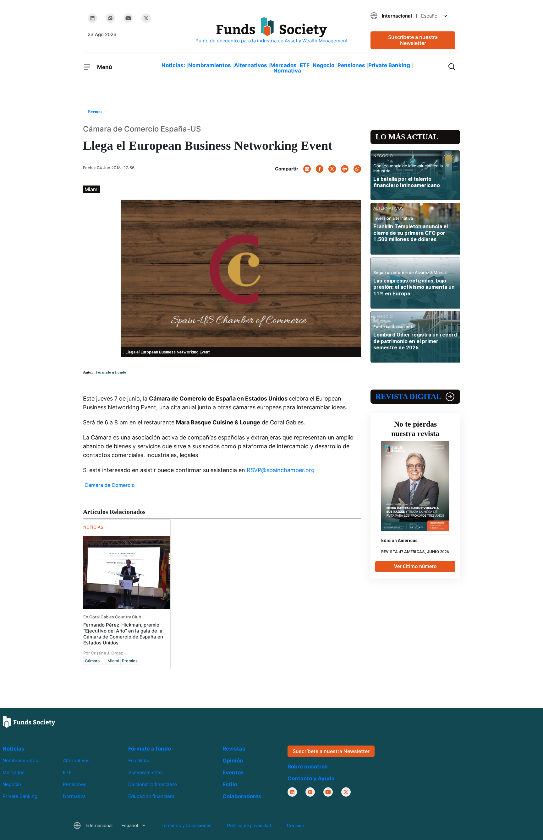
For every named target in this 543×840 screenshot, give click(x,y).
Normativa (287, 70)
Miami (113, 660)
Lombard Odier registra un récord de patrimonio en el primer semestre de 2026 (415, 341)
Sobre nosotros (308, 767)
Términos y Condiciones (186, 826)
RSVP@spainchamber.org (281, 470)
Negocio (323, 65)
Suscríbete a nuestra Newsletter (413, 40)
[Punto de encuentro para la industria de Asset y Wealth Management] (271, 30)
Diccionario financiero (152, 784)
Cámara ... (94, 660)
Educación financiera (151, 797)
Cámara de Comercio (110, 485)
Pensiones (351, 65)
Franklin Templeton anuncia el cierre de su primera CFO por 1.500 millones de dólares (410, 232)
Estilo (229, 784)
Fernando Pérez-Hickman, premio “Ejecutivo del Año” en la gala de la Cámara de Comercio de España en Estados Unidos (123, 634)
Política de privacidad (249, 826)
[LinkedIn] (92, 18)
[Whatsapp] (357, 169)
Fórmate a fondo (149, 749)
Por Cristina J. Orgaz (103, 652)
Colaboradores (241, 796)
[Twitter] (146, 18)
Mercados (283, 65)
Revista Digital (408, 396)
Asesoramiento (145, 772)
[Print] (344, 169)
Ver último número (415, 566)
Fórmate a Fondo (111, 372)
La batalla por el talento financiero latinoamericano (406, 182)
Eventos (233, 772)
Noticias (14, 749)
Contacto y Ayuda (311, 779)
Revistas (233, 749)
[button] (412, 15)
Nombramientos (209, 65)
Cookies (295, 826)
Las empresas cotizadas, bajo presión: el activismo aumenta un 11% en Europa (414, 287)
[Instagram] (110, 18)
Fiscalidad (139, 760)
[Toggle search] (451, 66)
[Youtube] (128, 18)
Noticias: (173, 65)
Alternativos (250, 65)
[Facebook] (319, 169)
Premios (130, 660)
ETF (305, 65)
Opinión (232, 760)
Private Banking (389, 65)
